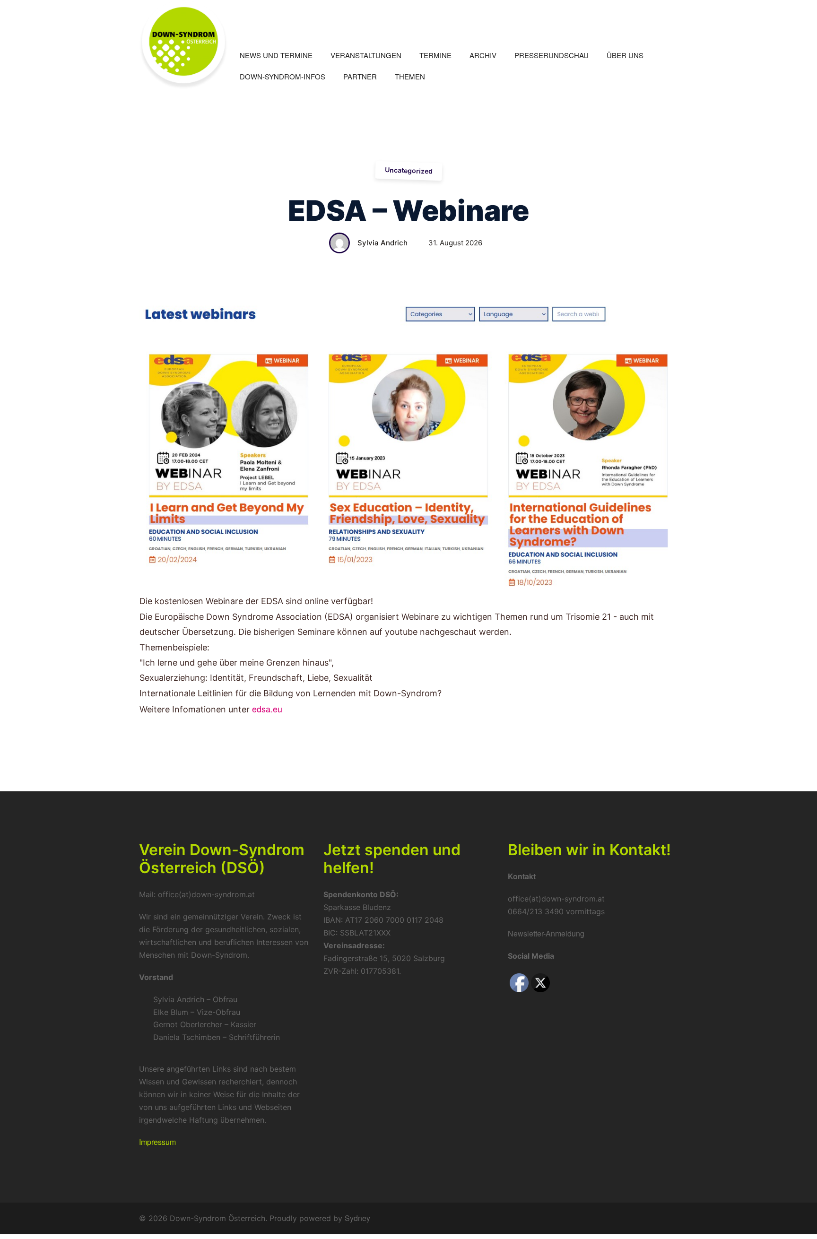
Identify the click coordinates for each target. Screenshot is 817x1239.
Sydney (357, 1218)
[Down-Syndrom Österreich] (183, 43)
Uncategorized (408, 170)
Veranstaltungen (365, 55)
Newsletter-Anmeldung (546, 933)
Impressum (157, 1141)
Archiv (482, 55)
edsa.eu (267, 708)
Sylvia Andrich (382, 242)
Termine (435, 55)
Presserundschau (551, 55)
